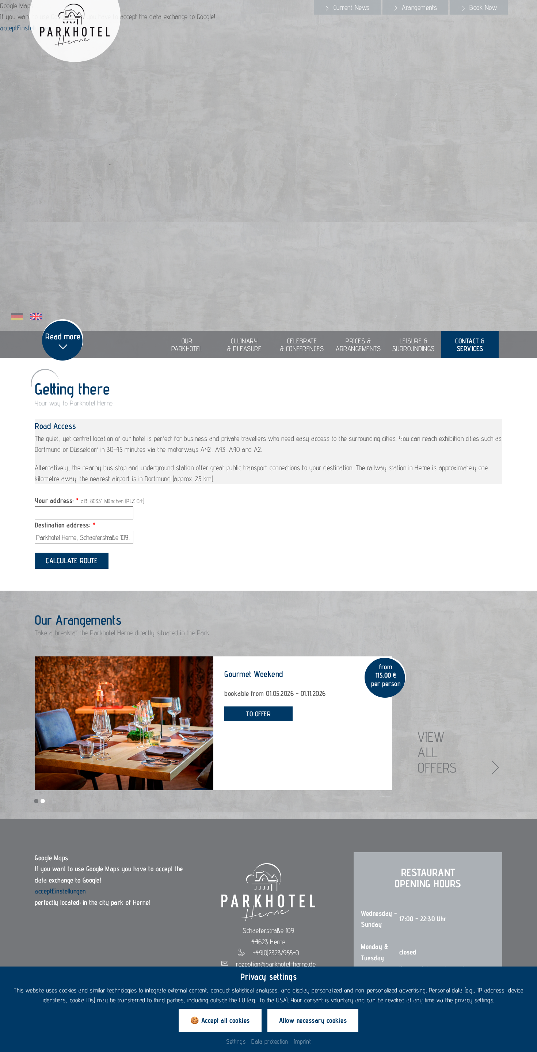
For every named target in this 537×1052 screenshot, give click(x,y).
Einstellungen (69, 891)
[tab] (347, 7)
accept (8, 28)
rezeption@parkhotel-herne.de (276, 964)
